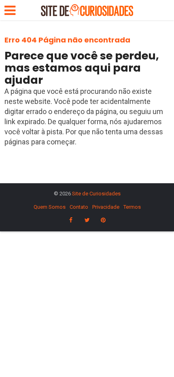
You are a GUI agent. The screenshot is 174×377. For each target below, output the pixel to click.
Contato (79, 207)
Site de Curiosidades (96, 194)
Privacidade (105, 207)
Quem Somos (50, 207)
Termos (132, 207)
